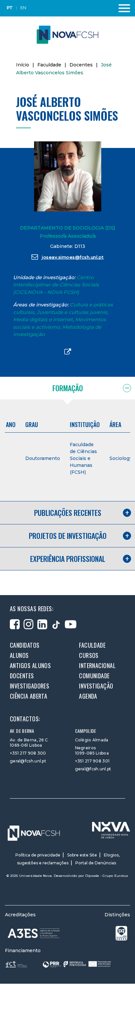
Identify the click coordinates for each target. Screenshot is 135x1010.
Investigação (96, 686)
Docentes (81, 65)
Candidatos (25, 645)
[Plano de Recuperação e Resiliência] (76, 964)
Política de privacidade (37, 855)
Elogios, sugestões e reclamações (68, 859)
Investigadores (29, 686)
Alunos (19, 655)
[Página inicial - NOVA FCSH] (67, 34)
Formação (67, 388)
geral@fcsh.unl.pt (28, 760)
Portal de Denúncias (95, 862)
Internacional (97, 665)
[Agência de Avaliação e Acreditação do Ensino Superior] (34, 933)
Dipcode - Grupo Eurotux (106, 876)
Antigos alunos (30, 665)
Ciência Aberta (28, 696)
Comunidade (94, 675)
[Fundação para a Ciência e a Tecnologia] (17, 964)
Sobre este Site (82, 855)
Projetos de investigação (67, 535)
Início (22, 65)
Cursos (89, 655)
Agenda (88, 696)
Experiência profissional (67, 558)
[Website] (67, 352)
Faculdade (49, 65)
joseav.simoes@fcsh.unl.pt (73, 257)
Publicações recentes (67, 512)
